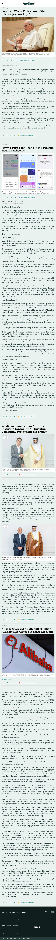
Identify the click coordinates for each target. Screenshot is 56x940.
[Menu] (2, 3)
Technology (5, 7)
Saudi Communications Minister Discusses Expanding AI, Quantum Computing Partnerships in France (24, 429)
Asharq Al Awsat (6, 679)
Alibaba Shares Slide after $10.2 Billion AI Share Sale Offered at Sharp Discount (27, 630)
